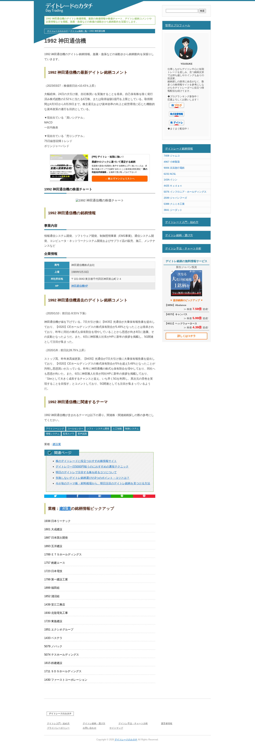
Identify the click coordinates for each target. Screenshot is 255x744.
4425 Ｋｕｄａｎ (173, 185)
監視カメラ (68, 433)
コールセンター (75, 428)
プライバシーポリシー (58, 728)
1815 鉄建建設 (53, 662)
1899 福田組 (52, 587)
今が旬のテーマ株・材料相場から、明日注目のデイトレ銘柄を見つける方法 (103, 483)
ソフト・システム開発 (98, 428)
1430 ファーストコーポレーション (65, 679)
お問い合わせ (89, 728)
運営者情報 (166, 723)
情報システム (53, 433)
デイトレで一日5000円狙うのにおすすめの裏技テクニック (92, 466)
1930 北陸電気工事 (56, 612)
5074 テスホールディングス (61, 654)
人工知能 (117, 428)
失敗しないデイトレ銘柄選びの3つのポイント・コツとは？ (92, 477)
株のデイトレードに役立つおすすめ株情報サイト (86, 461)
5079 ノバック (53, 646)
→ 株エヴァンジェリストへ (120, 178)
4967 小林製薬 (172, 161)
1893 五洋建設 (53, 546)
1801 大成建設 (53, 529)
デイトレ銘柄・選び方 (179, 235)
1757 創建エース (54, 562)
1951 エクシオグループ (58, 629)
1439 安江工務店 (54, 604)
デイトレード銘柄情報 (179, 148)
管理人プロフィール (177, 25)
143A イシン (170, 179)
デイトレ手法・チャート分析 (183, 248)
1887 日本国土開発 (56, 537)
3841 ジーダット (173, 210)
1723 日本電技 (53, 571)
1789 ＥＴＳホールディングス (63, 554)
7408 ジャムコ (172, 155)
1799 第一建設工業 (56, 579)
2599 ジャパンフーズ (175, 197)
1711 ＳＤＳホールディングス (63, 671)
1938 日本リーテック (57, 521)
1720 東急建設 (53, 621)
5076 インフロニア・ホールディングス (185, 191)
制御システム (132, 428)
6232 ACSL (170, 173)
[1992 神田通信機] (100, 496)
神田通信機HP (79, 285)
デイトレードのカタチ (60, 713)
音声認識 (82, 433)
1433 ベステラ (53, 638)
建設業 (57, 444)
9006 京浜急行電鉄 (174, 167)
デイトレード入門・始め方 (181, 222)
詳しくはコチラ (186, 335)
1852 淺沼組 (52, 596)
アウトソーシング (55, 428)
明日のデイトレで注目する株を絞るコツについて (86, 472)
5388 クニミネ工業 (174, 203)
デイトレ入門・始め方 (58, 723)
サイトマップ (116, 728)
